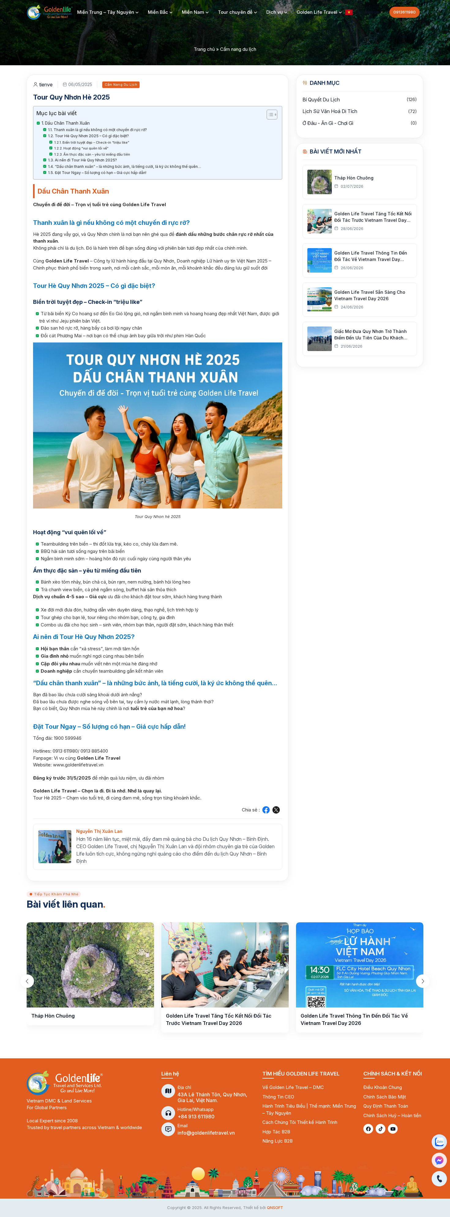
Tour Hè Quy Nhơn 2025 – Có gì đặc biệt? (92, 136)
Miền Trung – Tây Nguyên (105, 12)
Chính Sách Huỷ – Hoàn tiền (392, 1115)
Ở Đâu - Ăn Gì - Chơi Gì (327, 123)
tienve (46, 84)
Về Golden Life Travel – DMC (293, 1087)
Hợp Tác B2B (276, 1132)
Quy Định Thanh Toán (385, 1106)
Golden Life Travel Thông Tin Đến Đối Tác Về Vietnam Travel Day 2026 (370, 256)
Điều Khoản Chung (382, 1087)
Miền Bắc (158, 12)
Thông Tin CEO (278, 1097)
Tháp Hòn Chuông (353, 177)
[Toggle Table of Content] (269, 114)
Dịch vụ (274, 12)
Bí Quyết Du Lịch (321, 99)
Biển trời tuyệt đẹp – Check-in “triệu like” (95, 142)
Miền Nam (193, 12)
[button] (364, 12)
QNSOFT (275, 1207)
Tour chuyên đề (235, 12)
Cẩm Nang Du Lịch (121, 84)
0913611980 (404, 11)
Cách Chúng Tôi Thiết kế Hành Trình (299, 1122)
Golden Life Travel (317, 12)
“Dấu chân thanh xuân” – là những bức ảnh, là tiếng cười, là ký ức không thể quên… (128, 166)
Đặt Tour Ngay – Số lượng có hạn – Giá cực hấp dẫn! (100, 172)
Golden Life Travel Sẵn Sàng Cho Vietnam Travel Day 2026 (369, 295)
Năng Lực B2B (277, 1141)
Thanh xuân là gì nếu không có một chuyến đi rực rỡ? (100, 129)
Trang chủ (204, 49)
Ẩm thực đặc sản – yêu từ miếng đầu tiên (96, 154)
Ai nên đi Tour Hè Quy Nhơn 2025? (86, 160)
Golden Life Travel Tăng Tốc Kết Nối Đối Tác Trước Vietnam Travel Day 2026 (373, 217)
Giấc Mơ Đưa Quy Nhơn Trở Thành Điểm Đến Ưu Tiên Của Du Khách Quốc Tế (370, 335)
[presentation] (27, 981)
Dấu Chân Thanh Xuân (67, 123)
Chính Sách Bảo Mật (384, 1097)
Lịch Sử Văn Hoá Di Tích (329, 111)
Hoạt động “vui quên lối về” (85, 148)
